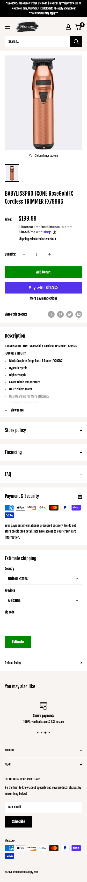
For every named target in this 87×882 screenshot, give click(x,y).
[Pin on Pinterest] (60, 314)
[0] (78, 27)
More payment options (43, 298)
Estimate (18, 642)
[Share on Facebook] (51, 314)
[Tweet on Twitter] (69, 314)
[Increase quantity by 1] (49, 254)
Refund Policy (13, 663)
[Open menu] (7, 27)
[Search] (76, 41)
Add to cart (43, 272)
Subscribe (18, 822)
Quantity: (10, 254)
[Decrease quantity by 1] (24, 254)
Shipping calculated (30, 239)
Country (9, 569)
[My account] (68, 27)
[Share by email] (78, 314)
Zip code (9, 612)
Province (10, 590)
